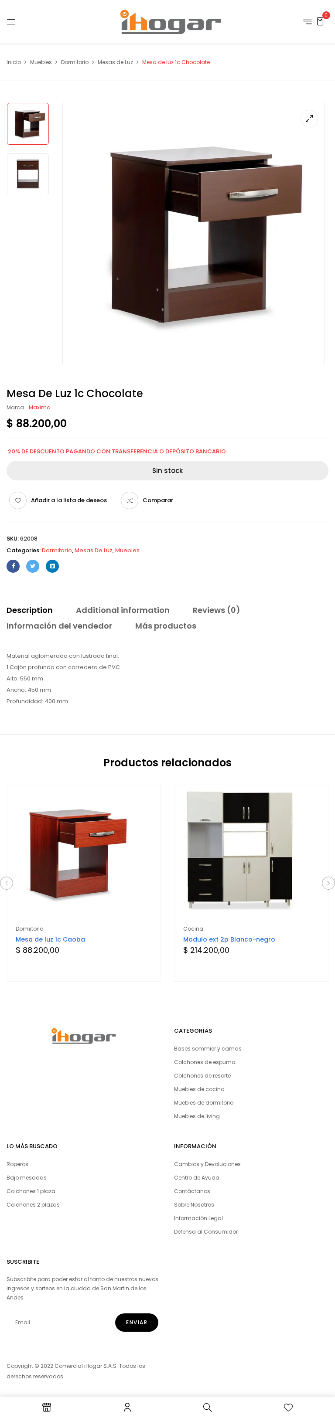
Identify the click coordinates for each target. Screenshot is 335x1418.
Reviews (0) (216, 610)
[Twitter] (32, 566)
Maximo (39, 407)
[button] (320, 21)
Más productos (165, 625)
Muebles (41, 62)
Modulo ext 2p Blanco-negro (229, 939)
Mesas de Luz (115, 62)
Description (30, 610)
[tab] (30, 611)
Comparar (158, 500)
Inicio (14, 62)
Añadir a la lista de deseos (69, 500)
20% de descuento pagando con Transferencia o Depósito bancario (117, 451)
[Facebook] (13, 566)
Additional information (123, 610)
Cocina (193, 928)
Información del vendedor (59, 625)
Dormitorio (75, 62)
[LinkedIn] (52, 566)
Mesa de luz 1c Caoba (50, 939)
